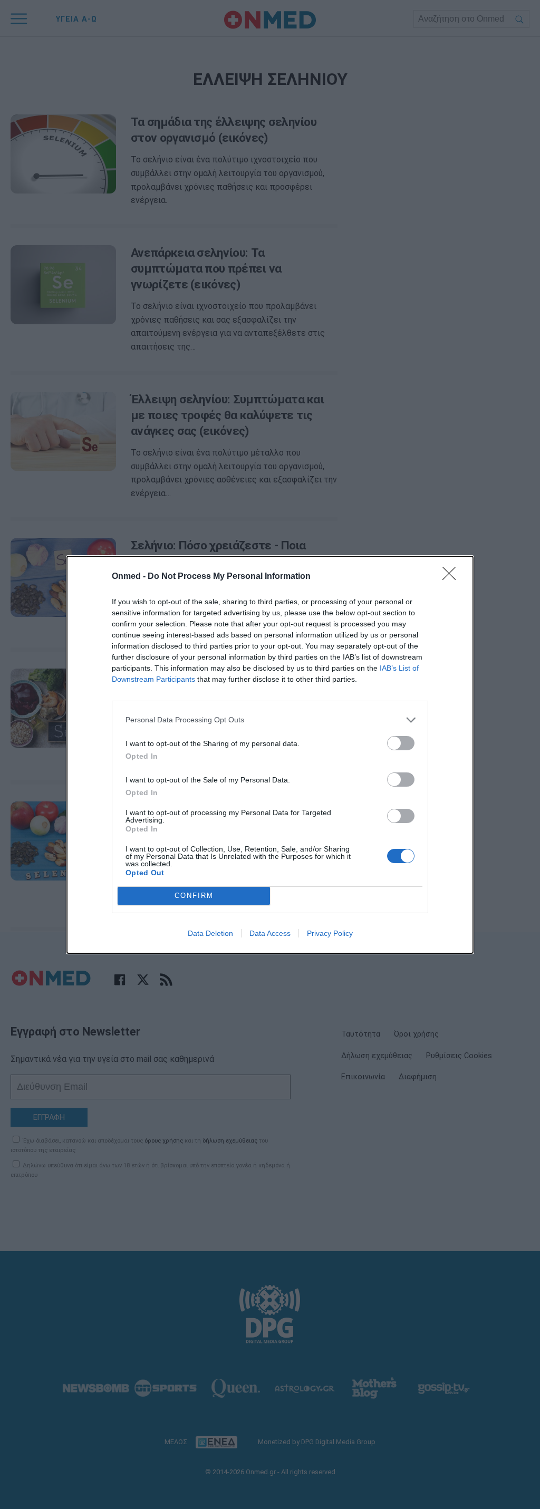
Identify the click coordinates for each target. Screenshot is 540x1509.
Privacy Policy (330, 933)
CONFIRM (194, 895)
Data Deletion (210, 933)
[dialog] (270, 754)
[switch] (400, 743)
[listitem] (270, 720)
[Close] (452, 577)
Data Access (270, 933)
